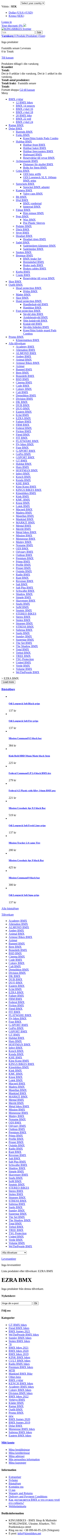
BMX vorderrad (32, 203)
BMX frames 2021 (19, 1331)
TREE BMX (23, 655)
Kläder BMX (16, 1403)
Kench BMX (23, 476)
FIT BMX (22, 437)
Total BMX (22, 649)
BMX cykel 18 (24, 112)
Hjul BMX (22, 200)
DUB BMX (23, 405)
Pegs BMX (22, 216)
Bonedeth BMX (25, 375)
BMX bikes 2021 (19, 1347)
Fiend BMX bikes (19, 1328)
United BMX (23, 662)
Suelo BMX (23, 633)
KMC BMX (23, 499)
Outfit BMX (16, 284)
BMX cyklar (16, 99)
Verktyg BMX (17, 1399)
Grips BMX (23, 170)
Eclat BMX (22, 415)
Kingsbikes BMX (26, 493)
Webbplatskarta (17, 1506)
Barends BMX (24, 131)
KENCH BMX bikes (21, 1383)
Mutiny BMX (24, 542)
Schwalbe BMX (25, 590)
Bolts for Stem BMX (35, 167)
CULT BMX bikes (19, 1360)
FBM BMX (22, 424)
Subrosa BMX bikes (20, 1432)
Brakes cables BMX (34, 268)
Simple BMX (23, 597)
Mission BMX (24, 535)
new (11, 1416)
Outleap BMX (24, 555)
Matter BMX (23, 294)
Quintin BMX (24, 571)
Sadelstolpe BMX (33, 249)
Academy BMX (25, 346)
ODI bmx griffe (32, 174)
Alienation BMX (25, 349)
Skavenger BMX (25, 600)
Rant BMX (22, 577)
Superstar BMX (25, 639)
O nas (12, 1490)
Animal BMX (24, 359)
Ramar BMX (16, 125)
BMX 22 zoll (23, 118)
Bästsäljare (8, 689)
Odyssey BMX (24, 551)
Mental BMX (23, 525)
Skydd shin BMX (33, 314)
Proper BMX (23, 568)
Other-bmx (15, 1376)
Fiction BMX (23, 431)
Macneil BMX (24, 509)
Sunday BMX (24, 636)
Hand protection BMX (29, 301)
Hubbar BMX (24, 141)
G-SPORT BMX (25, 450)
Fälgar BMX (23, 209)
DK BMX (22, 402)
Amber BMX (23, 356)
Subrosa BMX (24, 629)
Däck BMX (22, 229)
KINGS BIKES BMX (29, 489)
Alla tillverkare (17, 343)
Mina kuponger (17, 1462)
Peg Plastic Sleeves (34, 222)
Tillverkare (7, 914)
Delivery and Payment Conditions (28, 1496)
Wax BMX (29, 219)
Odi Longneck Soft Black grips (24, 703)
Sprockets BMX (25, 183)
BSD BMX (22, 379)
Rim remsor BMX (33, 213)
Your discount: (12, 25)
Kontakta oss (16, 1486)
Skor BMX (15, 281)
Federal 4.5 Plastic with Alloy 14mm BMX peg (32, 790)
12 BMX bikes (24, 102)
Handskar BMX (32, 307)
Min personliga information (24, 1459)
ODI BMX (22, 548)
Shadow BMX (24, 594)
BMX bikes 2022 (19, 1396)
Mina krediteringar (19, 1452)
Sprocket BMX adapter (36, 187)
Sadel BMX (23, 242)
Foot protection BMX (28, 310)
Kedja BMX (23, 271)
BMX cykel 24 (24, 122)
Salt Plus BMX (24, 587)
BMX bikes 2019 (19, 1354)
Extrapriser (15, 1476)
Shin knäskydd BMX (35, 320)
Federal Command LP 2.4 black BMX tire (30, 773)
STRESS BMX (25, 626)
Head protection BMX (29, 288)
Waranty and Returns (21, 1493)
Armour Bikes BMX (28, 362)
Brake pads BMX (33, 265)
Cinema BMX (24, 382)
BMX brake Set (32, 258)
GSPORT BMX (25, 457)
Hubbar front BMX (34, 144)
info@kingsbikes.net (29, 1533)
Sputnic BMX (24, 610)
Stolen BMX (23, 620)
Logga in (6, 22)
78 (10, 1344)
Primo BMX (23, 561)
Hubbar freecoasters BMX (38, 151)
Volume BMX (24, 669)
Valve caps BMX (33, 193)
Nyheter (13, 1480)
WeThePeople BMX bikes (24, 1334)
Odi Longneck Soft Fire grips (23, 721)
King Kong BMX (26, 486)
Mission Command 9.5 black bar (25, 738)
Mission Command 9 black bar (24, 877)
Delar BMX (15, 128)
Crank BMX (23, 275)
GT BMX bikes (18, 1324)
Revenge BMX (24, 581)
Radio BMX (23, 574)
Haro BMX (22, 467)
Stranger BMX (24, 623)
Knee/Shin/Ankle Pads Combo (40, 138)
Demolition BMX (26, 395)
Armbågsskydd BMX (35, 317)
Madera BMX (24, 512)
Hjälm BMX (30, 291)
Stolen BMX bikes (19, 1341)
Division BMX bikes (20, 1393)
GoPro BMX (23, 454)
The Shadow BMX (27, 646)
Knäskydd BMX (32, 323)
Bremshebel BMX (33, 262)
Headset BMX (24, 235)
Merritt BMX (23, 529)
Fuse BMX (22, 447)
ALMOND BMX (26, 353)
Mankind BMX (25, 519)
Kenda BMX (23, 480)
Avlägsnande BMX (27, 161)
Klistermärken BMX (27, 340)
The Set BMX (24, 642)
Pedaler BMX (24, 226)
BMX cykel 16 (24, 109)
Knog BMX (23, 502)
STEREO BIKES (26, 613)
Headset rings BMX (34, 239)
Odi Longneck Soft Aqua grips (24, 895)
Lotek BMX (23, 506)
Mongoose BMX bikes (22, 1429)
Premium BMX (25, 558)
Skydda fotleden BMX (36, 327)
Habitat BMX (24, 463)
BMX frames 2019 (19, 1422)
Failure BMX (23, 421)
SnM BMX (22, 607)
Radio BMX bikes (19, 1363)
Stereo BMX (23, 616)
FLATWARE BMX (27, 441)
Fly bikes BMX (25, 444)
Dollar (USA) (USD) (21, 12)
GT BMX (21, 460)
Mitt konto (7, 1442)
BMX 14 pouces (25, 105)
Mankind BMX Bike (20, 1373)
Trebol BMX (23, 652)
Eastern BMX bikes (20, 1435)
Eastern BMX (24, 411)
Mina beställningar (19, 1449)
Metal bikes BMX (26, 532)
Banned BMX (24, 369)
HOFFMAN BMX (27, 470)
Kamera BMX (24, 190)
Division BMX (24, 398)
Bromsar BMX (24, 255)
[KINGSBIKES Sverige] (16, 28)
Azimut (20, 366)
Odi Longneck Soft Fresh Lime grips (27, 825)
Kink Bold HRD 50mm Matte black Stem (29, 755)
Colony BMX (24, 389)
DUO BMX (23, 408)
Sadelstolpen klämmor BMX (39, 245)
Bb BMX (21, 196)
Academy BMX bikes (21, 1386)
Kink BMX (22, 496)
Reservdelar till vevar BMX (39, 157)
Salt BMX (22, 584)
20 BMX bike (24, 115)
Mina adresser (17, 1456)
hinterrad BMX (32, 206)
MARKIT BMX (25, 522)
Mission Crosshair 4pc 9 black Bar (26, 860)
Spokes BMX (24, 252)
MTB (12, 1370)
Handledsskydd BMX (35, 304)
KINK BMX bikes (19, 1357)
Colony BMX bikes (20, 1389)
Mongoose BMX (25, 538)
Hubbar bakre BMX (34, 148)
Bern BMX (22, 372)
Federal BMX (24, 428)
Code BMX (22, 385)
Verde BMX (23, 665)
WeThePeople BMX (27, 672)
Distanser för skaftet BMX (38, 164)
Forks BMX (23, 135)
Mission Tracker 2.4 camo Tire (24, 842)
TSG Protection (25, 659)
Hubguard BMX (32, 154)
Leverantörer (8, 1258)
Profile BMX (23, 564)
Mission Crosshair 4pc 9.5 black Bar (27, 808)
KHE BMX (22, 483)
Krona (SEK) (16, 15)
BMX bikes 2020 (19, 1350)
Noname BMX (24, 545)
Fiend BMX (23, 434)
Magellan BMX (25, 515)
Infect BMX (23, 473)
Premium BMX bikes (21, 1367)
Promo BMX (16, 336)
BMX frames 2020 (19, 1419)
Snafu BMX (23, 603)
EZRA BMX (23, 418)
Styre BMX (22, 232)
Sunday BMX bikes (20, 1337)
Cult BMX (22, 392)
